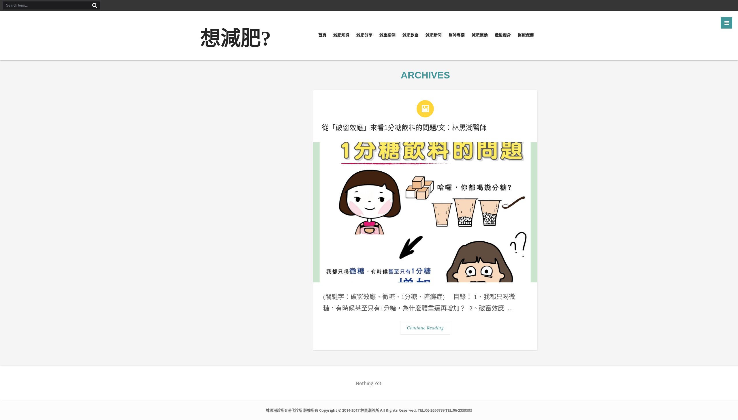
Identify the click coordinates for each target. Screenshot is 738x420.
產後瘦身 (503, 35)
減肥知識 (341, 35)
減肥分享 (364, 35)
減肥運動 (480, 35)
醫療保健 (526, 35)
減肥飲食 (410, 35)
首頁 (322, 35)
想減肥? (235, 38)
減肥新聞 (434, 35)
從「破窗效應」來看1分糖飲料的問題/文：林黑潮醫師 (404, 128)
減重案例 (387, 35)
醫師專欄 (457, 35)
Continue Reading (425, 327)
